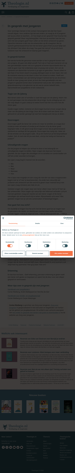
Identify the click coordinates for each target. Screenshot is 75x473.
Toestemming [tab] (13, 223)
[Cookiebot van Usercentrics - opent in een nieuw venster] (65, 218)
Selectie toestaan (37, 253)
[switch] (28, 245)
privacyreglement (28, 235)
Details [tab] (37, 223)
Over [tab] (62, 223)
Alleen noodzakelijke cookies (13, 253)
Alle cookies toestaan (61, 253)
